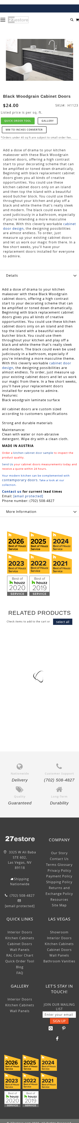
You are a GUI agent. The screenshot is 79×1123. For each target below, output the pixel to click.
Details (12, 275)
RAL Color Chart (19, 955)
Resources (59, 899)
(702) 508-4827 (22, 895)
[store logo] (18, 19)
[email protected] (28, 496)
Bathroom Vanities (59, 961)
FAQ (19, 973)
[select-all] (63, 621)
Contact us (11, 491)
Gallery (48, 121)
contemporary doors (20, 480)
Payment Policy (59, 876)
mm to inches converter (24, 129)
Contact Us (59, 859)
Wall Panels (20, 949)
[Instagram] (51, 1028)
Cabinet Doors (19, 944)
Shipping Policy (59, 882)
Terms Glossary (59, 864)
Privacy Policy (59, 870)
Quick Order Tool (17, 121)
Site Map (59, 905)
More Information (21, 511)
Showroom (59, 932)
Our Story (59, 853)
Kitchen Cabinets (19, 938)
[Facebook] (57, 1039)
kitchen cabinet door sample (33, 453)
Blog (19, 967)
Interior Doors (19, 932)
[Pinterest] (64, 1028)
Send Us (7, 464)
